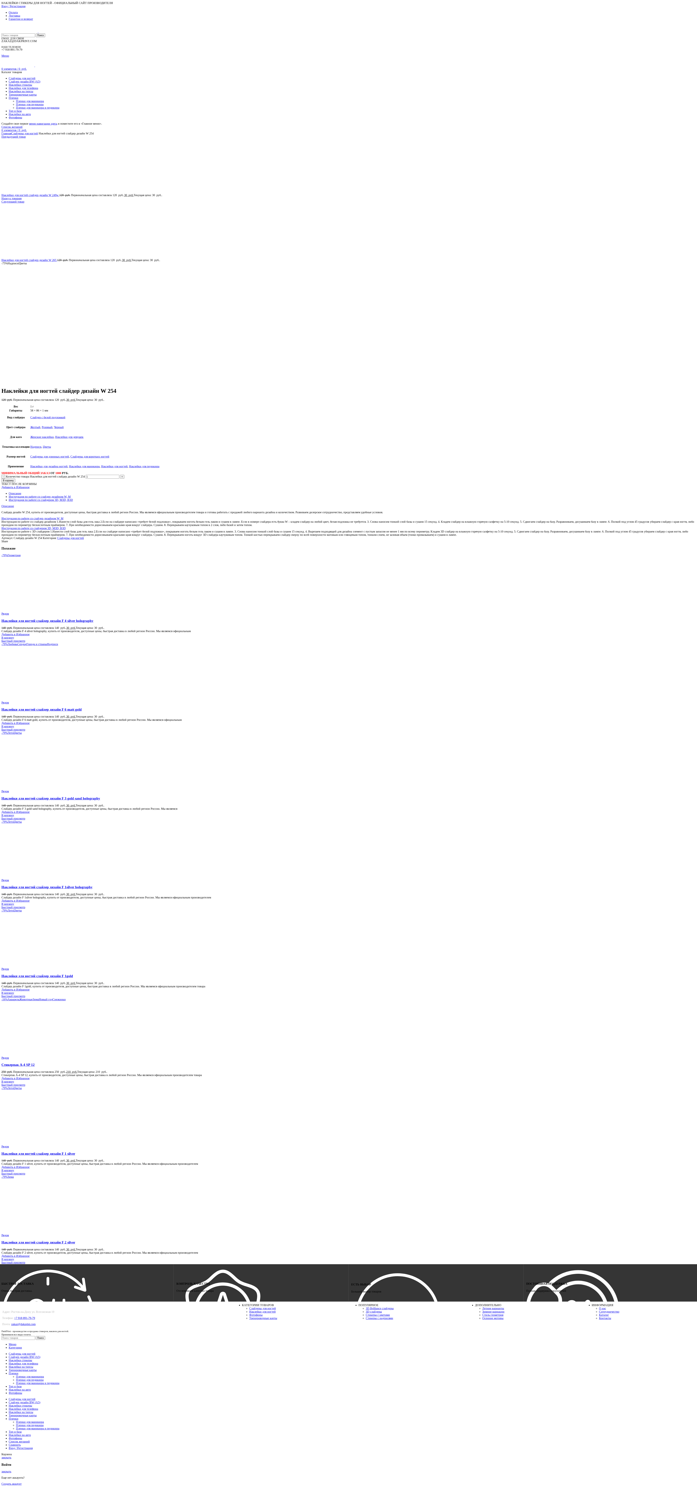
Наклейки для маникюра (84, 466)
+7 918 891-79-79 (24, 1318)
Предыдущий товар (13, 136)
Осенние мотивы (493, 1318)
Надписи (35, 446)
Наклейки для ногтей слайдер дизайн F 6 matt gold (41, 709)
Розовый (47, 427)
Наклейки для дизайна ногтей (49, 466)
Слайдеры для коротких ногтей (89, 456)
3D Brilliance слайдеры (380, 1308)
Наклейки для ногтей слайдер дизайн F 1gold (37, 976)
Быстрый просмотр (13, 640)
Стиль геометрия (492, 1314)
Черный (59, 427)
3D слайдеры (374, 1311)
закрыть (6, 1457)
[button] (7, 637)
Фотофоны (256, 1314)
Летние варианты (493, 1308)
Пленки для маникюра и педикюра (37, 107)
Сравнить (15, 1444)
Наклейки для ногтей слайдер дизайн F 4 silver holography (47, 621)
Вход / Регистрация (21, 1448)
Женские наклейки (42, 437)
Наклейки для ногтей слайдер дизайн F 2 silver (38, 1242)
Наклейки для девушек (69, 437)
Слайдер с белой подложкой (47, 417)
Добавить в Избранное (15, 487)
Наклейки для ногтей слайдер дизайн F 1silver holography (47, 887)
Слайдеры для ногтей (24, 133)
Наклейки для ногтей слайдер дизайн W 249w (30, 195)
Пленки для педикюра (30, 104)
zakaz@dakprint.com (23, 1324)
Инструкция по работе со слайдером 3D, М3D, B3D (41, 499)
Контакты (605, 1318)
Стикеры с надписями (379, 1318)
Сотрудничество (609, 1311)
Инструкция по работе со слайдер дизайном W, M (40, 496)
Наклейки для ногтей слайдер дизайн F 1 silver (38, 1154)
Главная (6, 133)
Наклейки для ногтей (114, 466)
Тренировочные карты (263, 1318)
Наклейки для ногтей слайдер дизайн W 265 (29, 260)
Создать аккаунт (11, 1483)
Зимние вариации (493, 1311)
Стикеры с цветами (378, 1314)
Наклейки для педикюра (144, 466)
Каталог (604, 1314)
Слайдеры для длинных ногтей (49, 456)
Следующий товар (12, 201)
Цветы (47, 446)
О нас (602, 1308)
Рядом (5, 613)
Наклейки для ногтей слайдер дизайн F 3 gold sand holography (50, 798)
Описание (15, 493)
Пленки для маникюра (30, 101)
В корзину (8, 480)
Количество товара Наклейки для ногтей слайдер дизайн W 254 (45, 476)
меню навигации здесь (43, 123)
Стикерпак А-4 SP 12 (18, 1065)
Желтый (35, 427)
